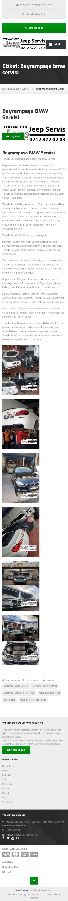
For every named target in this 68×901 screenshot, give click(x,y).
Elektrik (5, 788)
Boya (4, 797)
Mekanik (6, 775)
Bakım (5, 770)
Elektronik (7, 784)
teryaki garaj (10, 700)
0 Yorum (51, 680)
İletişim (6, 872)
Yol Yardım (7, 802)
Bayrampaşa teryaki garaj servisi (19, 693)
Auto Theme (22, 890)
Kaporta (6, 793)
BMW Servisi (33, 680)
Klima (5, 779)
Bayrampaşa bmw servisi (45, 686)
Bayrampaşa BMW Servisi (25, 114)
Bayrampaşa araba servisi (16, 686)
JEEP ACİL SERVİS (16, 750)
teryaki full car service (49, 693)
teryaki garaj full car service (33, 700)
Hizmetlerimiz (9, 766)
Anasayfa (7, 862)
